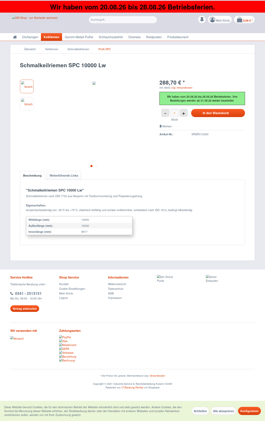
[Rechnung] (83, 360)
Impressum (115, 298)
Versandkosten (157, 375)
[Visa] (83, 341)
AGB (111, 293)
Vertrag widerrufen (25, 309)
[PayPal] (83, 337)
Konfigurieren (249, 411)
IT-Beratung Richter (132, 387)
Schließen (200, 411)
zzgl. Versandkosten (181, 87)
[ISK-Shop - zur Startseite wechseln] (35, 23)
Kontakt (63, 284)
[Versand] (33, 338)
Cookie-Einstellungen (72, 289)
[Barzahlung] (83, 356)
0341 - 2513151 (28, 293)
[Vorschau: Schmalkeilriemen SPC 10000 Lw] (27, 86)
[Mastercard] (83, 345)
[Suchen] (153, 19)
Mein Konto (66, 293)
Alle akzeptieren (223, 411)
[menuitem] (123, 20)
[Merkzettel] (202, 19)
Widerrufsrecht (117, 284)
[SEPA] (83, 349)
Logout (63, 298)
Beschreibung (32, 175)
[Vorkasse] (83, 353)
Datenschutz (115, 289)
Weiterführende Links (64, 175)
